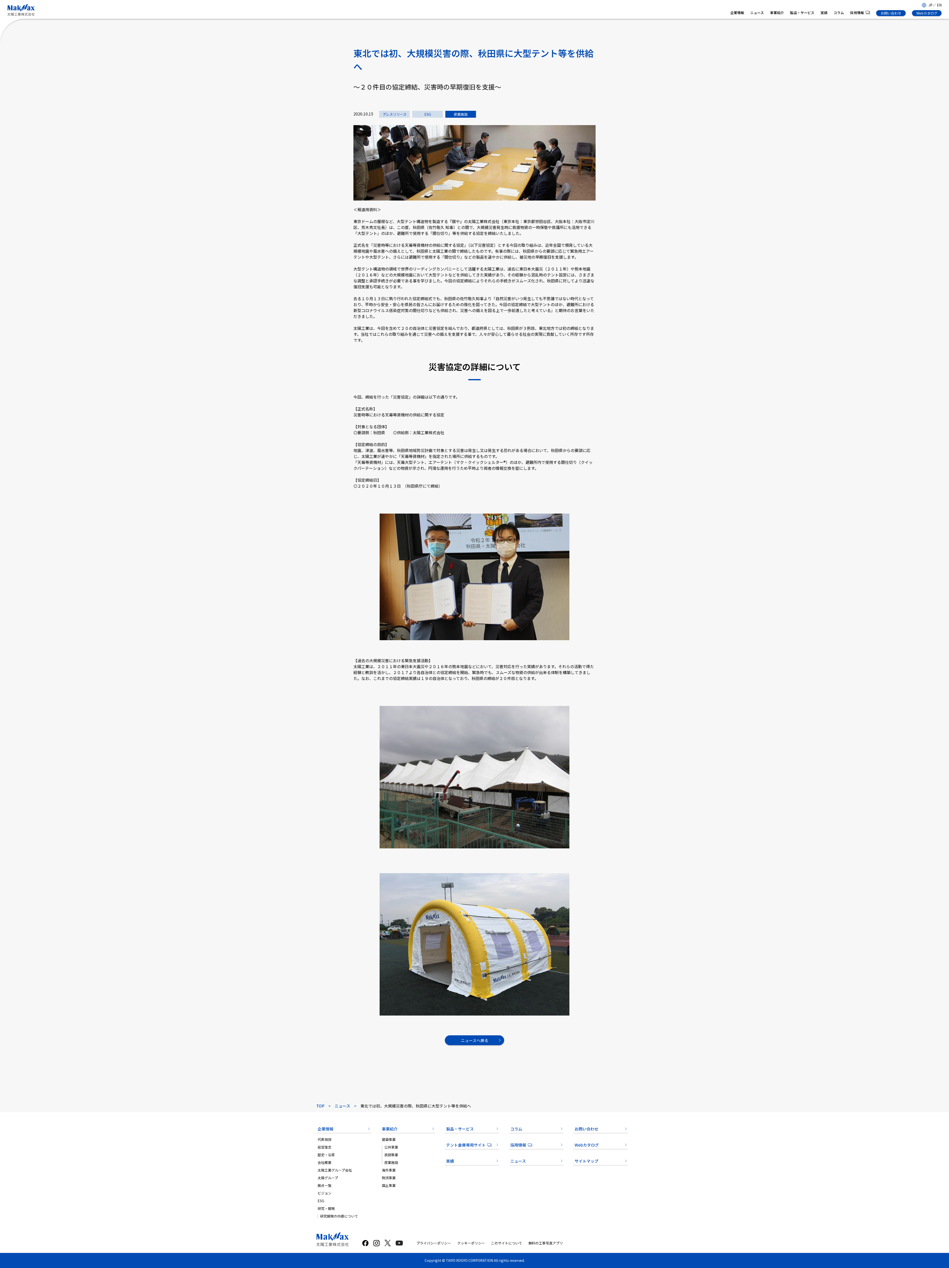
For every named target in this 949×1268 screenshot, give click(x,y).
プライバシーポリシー (433, 1243)
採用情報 (857, 12)
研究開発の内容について (339, 1216)
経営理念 (324, 1147)
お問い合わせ (891, 13)
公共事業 (391, 1147)
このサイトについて (506, 1243)
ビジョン (324, 1193)
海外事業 (389, 1170)
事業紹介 (777, 12)
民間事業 (391, 1154)
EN (939, 4)
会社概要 (324, 1162)
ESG (427, 114)
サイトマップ (586, 1161)
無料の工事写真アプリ (545, 1243)
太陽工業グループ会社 (335, 1170)
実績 (823, 12)
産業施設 (461, 114)
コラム (839, 12)
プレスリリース (395, 114)
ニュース (757, 12)
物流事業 (389, 1177)
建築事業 (389, 1139)
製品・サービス (802, 12)
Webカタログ (926, 13)
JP (930, 4)
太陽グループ (328, 1177)
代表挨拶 (324, 1139)
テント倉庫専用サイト (466, 1145)
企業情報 (737, 12)
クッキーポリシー (471, 1243)
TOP (320, 1106)
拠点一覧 (324, 1185)
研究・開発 (326, 1208)
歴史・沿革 (326, 1154)
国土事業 (389, 1185)
